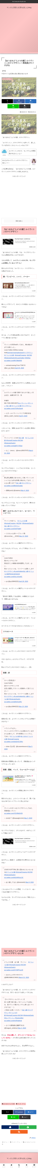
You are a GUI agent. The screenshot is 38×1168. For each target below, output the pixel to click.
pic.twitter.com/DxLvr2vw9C (13, 576)
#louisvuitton (19, 1018)
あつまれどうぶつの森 (9, 1104)
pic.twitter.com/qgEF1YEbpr (13, 446)
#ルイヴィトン (22, 403)
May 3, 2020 (28, 818)
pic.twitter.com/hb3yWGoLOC (13, 877)
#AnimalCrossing (20, 355)
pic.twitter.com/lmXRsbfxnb (13, 1020)
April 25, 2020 (19, 368)
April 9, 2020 (23, 416)
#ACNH (29, 355)
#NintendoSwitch (9, 358)
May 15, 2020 (23, 706)
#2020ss (27, 358)
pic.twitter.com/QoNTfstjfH (12, 529)
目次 (17, 221)
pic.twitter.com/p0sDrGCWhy (13, 741)
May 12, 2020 (23, 536)
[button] (25, 106)
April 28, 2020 (23, 581)
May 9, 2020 (30, 882)
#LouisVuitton (19, 358)
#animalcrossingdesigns (15, 352)
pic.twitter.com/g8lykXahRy (13, 702)
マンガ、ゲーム (21, 1104)
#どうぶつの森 (9, 355)
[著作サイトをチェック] (10, 1127)
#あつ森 (8, 406)
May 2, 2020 (22, 1028)
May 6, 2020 (25, 490)
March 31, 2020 (24, 977)
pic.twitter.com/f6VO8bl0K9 (13, 360)
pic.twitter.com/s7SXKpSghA (13, 408)
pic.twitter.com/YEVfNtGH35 (13, 813)
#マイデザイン (28, 352)
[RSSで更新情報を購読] (19, 1132)
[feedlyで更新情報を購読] (28, 1127)
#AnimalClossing (21, 872)
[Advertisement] (19, 33)
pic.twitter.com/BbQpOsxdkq (13, 486)
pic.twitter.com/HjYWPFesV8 (13, 970)
